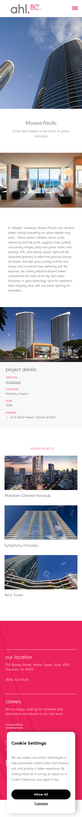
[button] (75, 8)
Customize (41, 804)
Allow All (41, 794)
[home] (26, 8)
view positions (14, 725)
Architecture (13, 382)
